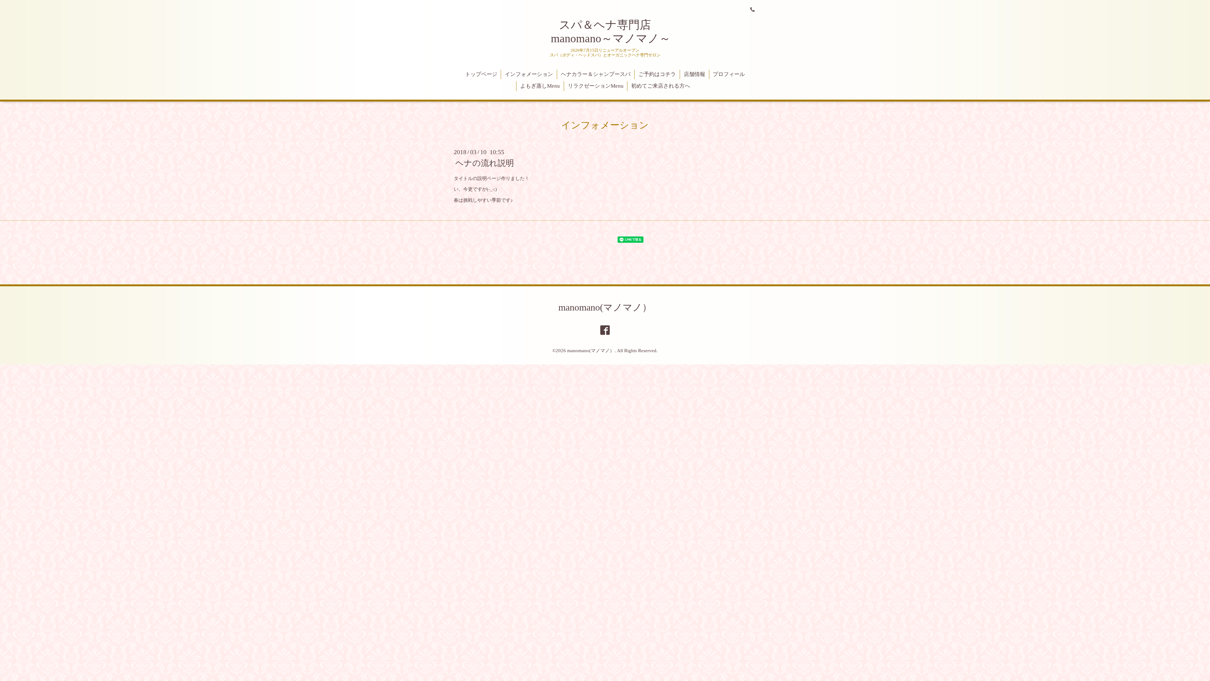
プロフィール (729, 74)
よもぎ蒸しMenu (540, 86)
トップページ (481, 74)
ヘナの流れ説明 (484, 163)
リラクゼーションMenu (596, 86)
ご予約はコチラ (657, 74)
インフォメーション (529, 74)
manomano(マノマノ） (605, 307)
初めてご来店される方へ (660, 86)
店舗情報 (694, 74)
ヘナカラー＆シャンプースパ (596, 74)
